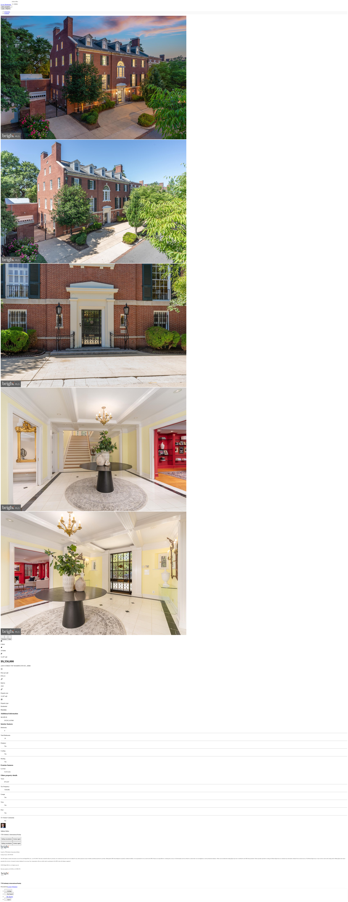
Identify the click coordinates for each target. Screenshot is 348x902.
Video (9, 639)
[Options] (2, 636)
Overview (7, 12)
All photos (4, 639)
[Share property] (10, 636)
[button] (174, 78)
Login (2, 8)
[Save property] (6, 636)
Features (6, 13)
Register (8, 8)
